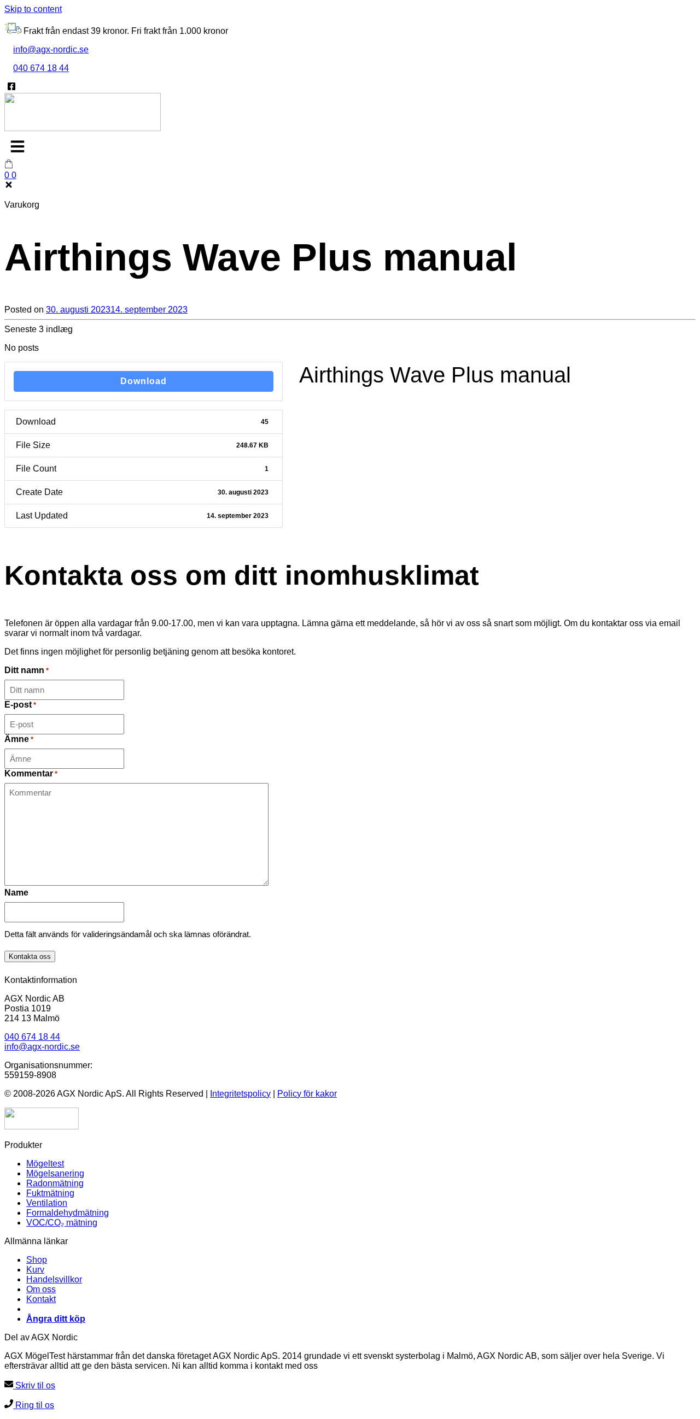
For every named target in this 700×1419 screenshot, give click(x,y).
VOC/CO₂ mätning (61, 1222)
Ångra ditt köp (55, 1318)
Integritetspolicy (240, 1093)
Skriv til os (34, 1385)
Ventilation (46, 1203)
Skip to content (33, 9)
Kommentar (30, 773)
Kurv (35, 1269)
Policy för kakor (307, 1093)
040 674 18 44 (41, 68)
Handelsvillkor (54, 1279)
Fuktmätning (50, 1193)
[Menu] (17, 146)
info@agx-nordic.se (51, 49)
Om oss (41, 1289)
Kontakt (41, 1299)
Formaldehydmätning (67, 1212)
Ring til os (33, 1405)
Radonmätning (55, 1183)
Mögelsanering (55, 1173)
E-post (20, 704)
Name (16, 892)
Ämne (18, 739)
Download (143, 381)
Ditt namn (26, 670)
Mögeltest (45, 1163)
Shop (36, 1259)
